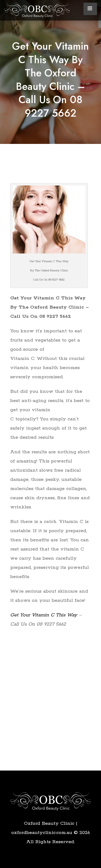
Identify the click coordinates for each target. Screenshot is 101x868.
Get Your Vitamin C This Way (43, 615)
